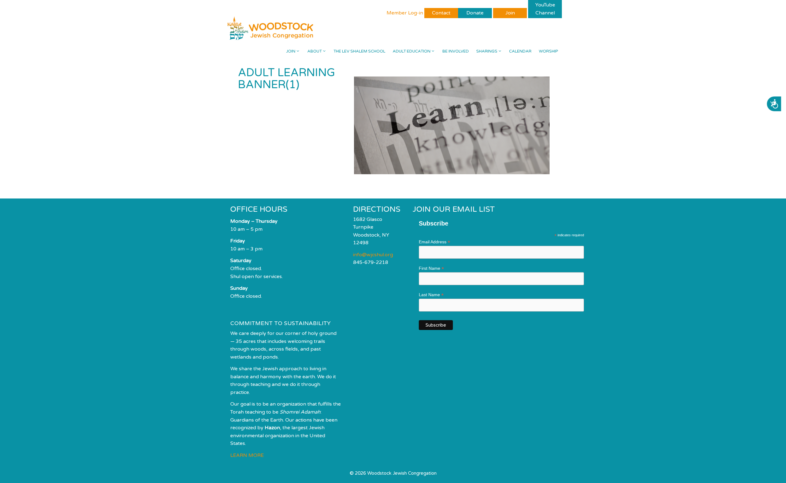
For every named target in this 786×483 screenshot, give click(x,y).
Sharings (486, 51)
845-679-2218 (370, 262)
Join (290, 51)
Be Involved (455, 51)
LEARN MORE (247, 455)
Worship (548, 51)
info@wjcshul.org (373, 255)
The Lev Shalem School (359, 51)
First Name (431, 268)
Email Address (434, 242)
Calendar (520, 51)
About (314, 51)
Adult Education (411, 51)
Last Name (431, 295)
